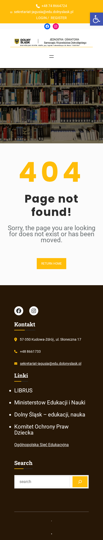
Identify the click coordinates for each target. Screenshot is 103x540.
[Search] (80, 481)
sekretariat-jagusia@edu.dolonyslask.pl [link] (50, 364)
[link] (96, 19)
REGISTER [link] (59, 18)
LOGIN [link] (41, 18)
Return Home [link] (51, 263)
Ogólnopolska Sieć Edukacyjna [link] (41, 444)
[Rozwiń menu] (51, 56)
